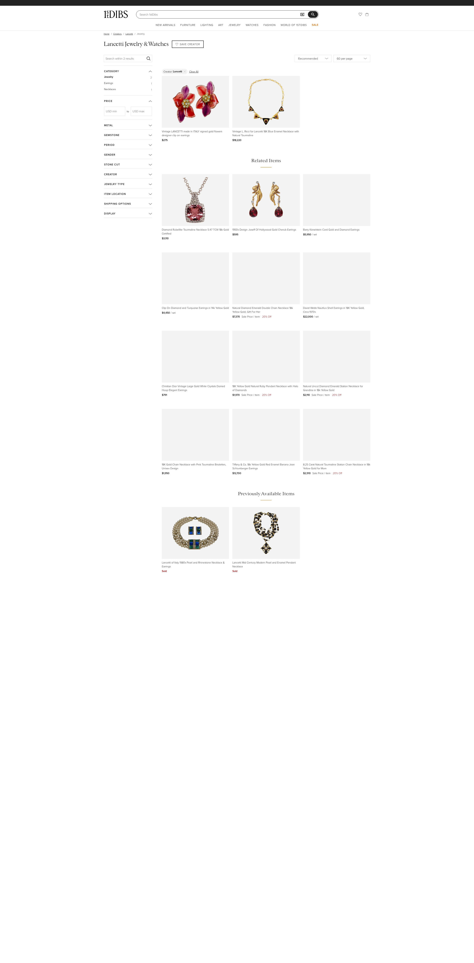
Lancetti (129, 33)
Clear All (193, 71)
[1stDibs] (116, 14)
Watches (252, 25)
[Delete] (185, 71)
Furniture (188, 25)
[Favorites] (360, 14)
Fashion (269, 25)
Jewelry (234, 25)
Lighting (207, 25)
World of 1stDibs (294, 25)
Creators (117, 33)
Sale (315, 25)
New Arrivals (165, 25)
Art (220, 25)
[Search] (148, 58)
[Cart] (367, 14)
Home (106, 33)
